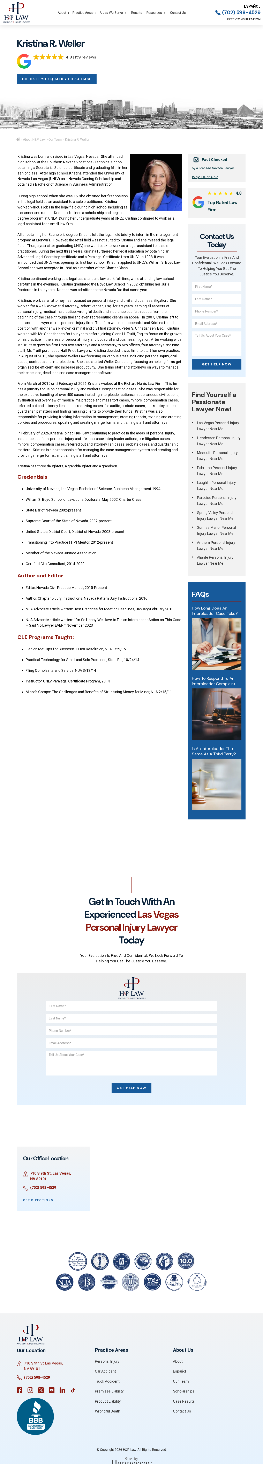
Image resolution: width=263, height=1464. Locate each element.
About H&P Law (34, 140)
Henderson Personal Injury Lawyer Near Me (219, 441)
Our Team (55, 140)
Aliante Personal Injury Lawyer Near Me (215, 560)
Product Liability (108, 1401)
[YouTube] (51, 1390)
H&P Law (129, 1450)
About (62, 13)
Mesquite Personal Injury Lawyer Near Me (217, 456)
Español (252, 6)
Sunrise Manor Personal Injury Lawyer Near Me (216, 530)
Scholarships (183, 1391)
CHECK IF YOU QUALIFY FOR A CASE (56, 79)
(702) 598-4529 (241, 12)
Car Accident (105, 1371)
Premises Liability (109, 1391)
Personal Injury (107, 1361)
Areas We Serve (111, 13)
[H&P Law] (16, 12)
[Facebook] (19, 1390)
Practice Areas (82, 13)
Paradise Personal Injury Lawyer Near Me (216, 500)
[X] (41, 1390)
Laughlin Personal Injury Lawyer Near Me (216, 485)
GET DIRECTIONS (38, 1200)
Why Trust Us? (205, 177)
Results (136, 13)
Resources (154, 13)
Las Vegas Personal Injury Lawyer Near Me (218, 426)
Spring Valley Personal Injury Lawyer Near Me (215, 515)
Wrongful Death (107, 1411)
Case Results (184, 1401)
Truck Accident (107, 1381)
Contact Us (178, 13)
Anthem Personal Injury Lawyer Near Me (216, 545)
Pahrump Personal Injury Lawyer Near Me (217, 471)
